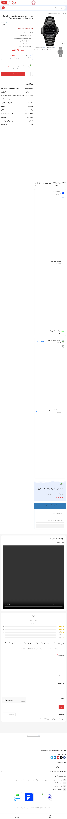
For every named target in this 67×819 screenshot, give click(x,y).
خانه (64, 13)
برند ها (59, 13)
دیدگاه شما (60, 655)
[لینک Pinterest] (37, 183)
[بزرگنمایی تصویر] (62, 43)
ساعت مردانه (52, 13)
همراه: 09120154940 (57, 786)
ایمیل (62, 698)
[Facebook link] (42, 183)
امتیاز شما (61, 652)
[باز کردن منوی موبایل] (65, 2)
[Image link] (33, 741)
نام (63, 691)
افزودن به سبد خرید (13, 74)
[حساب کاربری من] (14, 2)
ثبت (50, 526)
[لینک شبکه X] (40, 183)
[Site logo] (33, 2)
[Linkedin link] (35, 183)
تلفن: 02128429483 (57, 783)
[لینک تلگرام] (35, 186)
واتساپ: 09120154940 (57, 789)
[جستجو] (3, 7)
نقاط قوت (61, 676)
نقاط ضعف (61, 683)
